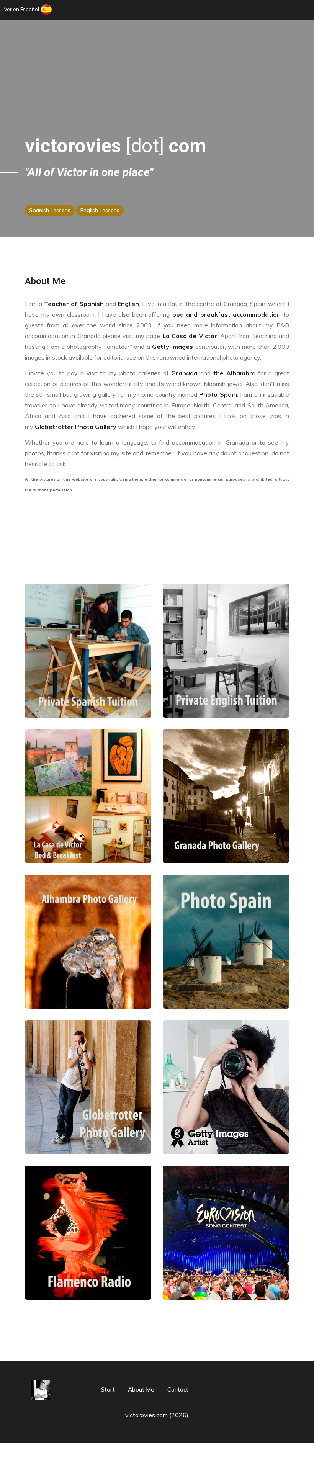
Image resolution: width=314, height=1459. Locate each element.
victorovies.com (146, 1415)
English (128, 304)
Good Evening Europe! (225, 1268)
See (226, 811)
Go (88, 683)
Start (108, 1389)
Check (88, 819)
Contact (177, 1389)
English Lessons (99, 210)
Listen (88, 1256)
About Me (45, 281)
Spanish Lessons (49, 210)
